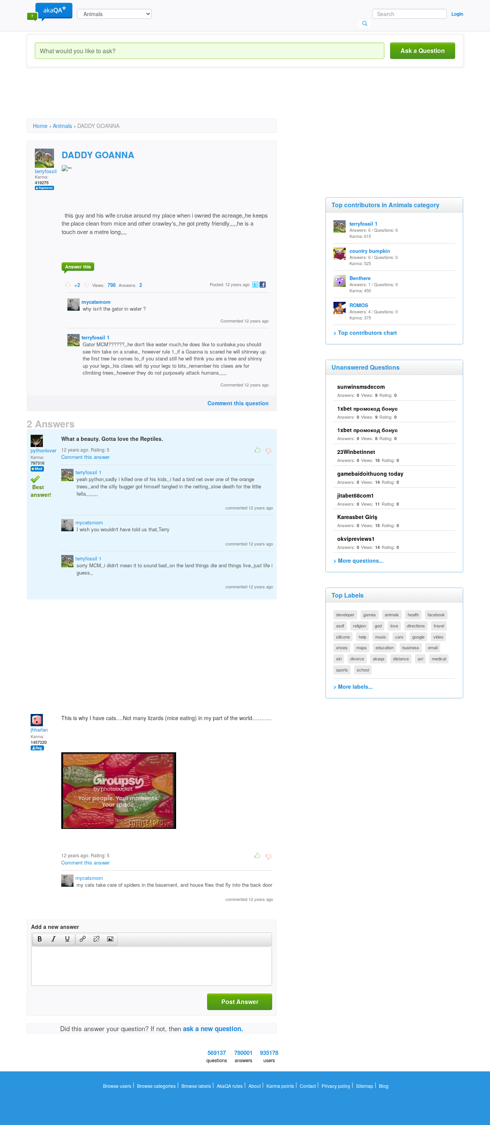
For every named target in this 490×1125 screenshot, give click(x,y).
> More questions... (358, 560)
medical (439, 658)
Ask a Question (422, 50)
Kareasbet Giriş (357, 517)
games (369, 614)
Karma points (280, 1085)
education (385, 647)
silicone (343, 637)
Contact (308, 1085)
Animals (62, 125)
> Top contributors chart (365, 332)
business (410, 647)
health (413, 614)
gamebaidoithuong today (370, 473)
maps (361, 647)
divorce (357, 658)
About (254, 1085)
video (438, 637)
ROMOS (359, 305)
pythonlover (43, 450)
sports (342, 669)
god (378, 625)
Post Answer (239, 1001)
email (433, 647)
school (363, 669)
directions (416, 625)
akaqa (378, 658)
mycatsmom (96, 301)
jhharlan (39, 729)
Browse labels (196, 1085)
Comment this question (238, 403)
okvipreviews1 (356, 538)
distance (401, 658)
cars (399, 637)
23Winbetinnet (356, 451)
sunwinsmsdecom (361, 386)
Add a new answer (55, 926)
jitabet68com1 (355, 495)
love (394, 625)
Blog (384, 1085)
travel (439, 625)
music (380, 637)
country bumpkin (370, 250)
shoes (342, 647)
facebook (436, 614)
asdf (340, 625)
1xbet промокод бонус (367, 408)
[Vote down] (86, 285)
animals (392, 614)
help (362, 637)
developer (345, 614)
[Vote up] (68, 285)
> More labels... (353, 686)
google (418, 637)
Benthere (360, 278)
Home (40, 125)
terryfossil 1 (48, 171)
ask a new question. (213, 1028)
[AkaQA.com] (49, 11)
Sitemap (364, 1085)
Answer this (78, 266)
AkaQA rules (230, 1085)
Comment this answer (85, 456)
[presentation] (40, 939)
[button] (40, 939)
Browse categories (156, 1085)
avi (420, 658)
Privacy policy (336, 1085)
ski (338, 658)
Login (457, 13)
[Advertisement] (166, 99)
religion (359, 625)
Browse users (117, 1085)
